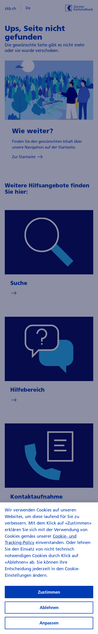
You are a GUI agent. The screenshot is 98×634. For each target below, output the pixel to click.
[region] (49, 568)
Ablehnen (49, 607)
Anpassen (49, 622)
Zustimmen (49, 592)
